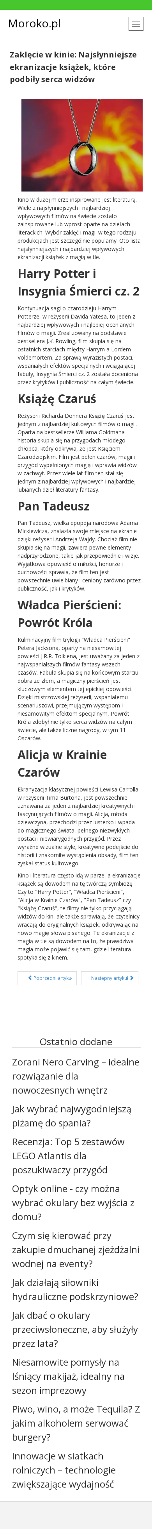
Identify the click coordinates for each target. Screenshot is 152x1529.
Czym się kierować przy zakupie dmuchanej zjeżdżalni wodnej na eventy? (76, 1249)
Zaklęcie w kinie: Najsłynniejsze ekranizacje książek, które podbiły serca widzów (73, 66)
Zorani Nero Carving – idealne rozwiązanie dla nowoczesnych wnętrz (76, 1075)
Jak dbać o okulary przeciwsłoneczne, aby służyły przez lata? (75, 1329)
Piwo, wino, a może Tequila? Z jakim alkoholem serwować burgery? (76, 1422)
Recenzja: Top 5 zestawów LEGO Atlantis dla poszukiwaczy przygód (68, 1155)
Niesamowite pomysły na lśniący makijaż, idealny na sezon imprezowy (68, 1376)
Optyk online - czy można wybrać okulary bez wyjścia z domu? (73, 1202)
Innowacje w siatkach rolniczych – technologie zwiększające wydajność (64, 1469)
